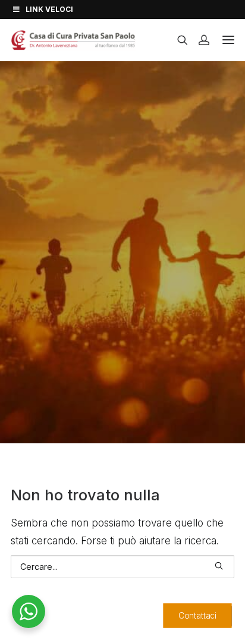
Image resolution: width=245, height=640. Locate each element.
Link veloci (49, 9)
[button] (218, 565)
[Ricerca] (177, 39)
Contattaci (197, 615)
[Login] (198, 39)
